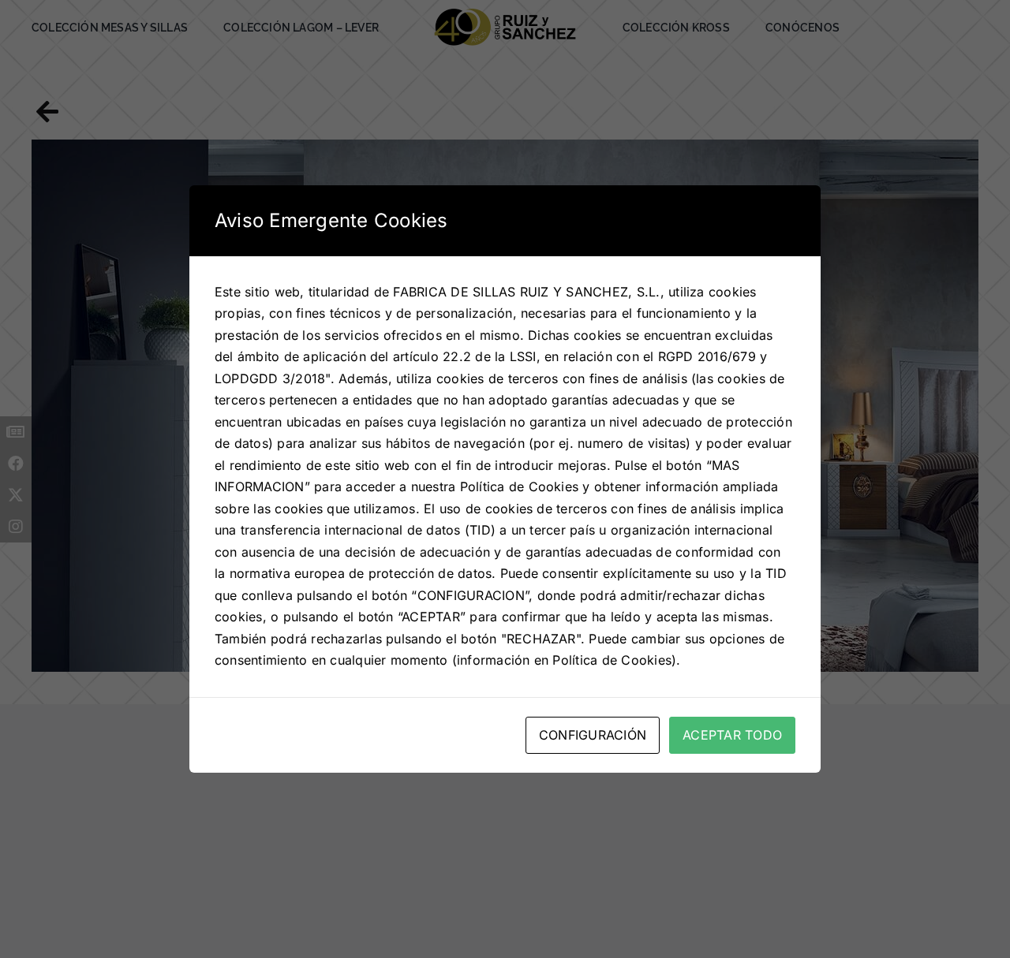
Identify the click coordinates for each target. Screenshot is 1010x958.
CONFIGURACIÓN (592, 735)
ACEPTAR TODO (732, 735)
